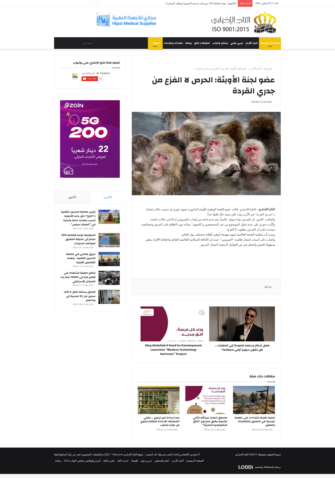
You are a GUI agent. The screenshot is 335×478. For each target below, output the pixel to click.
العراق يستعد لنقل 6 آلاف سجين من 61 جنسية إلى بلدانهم (80, 296)
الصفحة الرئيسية (270, 43)
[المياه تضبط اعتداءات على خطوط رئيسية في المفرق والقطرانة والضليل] (254, 400)
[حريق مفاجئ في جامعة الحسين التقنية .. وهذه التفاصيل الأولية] (109, 259)
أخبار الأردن (251, 43)
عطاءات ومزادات (173, 43)
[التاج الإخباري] (245, 22)
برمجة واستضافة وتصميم (267, 466)
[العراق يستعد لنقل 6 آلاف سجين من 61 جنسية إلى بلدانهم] (109, 297)
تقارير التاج (109, 460)
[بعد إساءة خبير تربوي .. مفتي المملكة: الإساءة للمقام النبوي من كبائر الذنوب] (159, 400)
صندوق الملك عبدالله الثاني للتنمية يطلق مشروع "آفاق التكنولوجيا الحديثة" (210, 421)
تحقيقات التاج (202, 43)
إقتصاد (134, 460)
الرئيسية (268, 68)
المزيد (156, 43)
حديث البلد (123, 460)
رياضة (188, 43)
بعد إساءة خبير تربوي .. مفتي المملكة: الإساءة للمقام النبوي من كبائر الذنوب (160, 421)
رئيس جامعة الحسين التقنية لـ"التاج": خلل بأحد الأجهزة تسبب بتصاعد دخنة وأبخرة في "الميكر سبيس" (78, 218)
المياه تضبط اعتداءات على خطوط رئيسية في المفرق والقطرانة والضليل (255, 421)
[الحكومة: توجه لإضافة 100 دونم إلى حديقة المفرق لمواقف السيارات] (109, 240)
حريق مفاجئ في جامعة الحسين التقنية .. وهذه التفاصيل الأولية (204, 3)
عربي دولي (236, 43)
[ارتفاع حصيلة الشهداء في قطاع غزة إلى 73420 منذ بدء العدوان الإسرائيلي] (109, 278)
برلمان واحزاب (220, 43)
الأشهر (72, 197)
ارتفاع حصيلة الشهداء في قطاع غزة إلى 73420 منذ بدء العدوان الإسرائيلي (78, 277)
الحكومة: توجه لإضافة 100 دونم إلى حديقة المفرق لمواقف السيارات (78, 239)
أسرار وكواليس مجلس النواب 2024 (82, 460)
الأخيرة (108, 197)
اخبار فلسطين (162, 460)
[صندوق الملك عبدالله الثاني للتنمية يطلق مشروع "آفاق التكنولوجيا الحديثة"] (206, 400)
